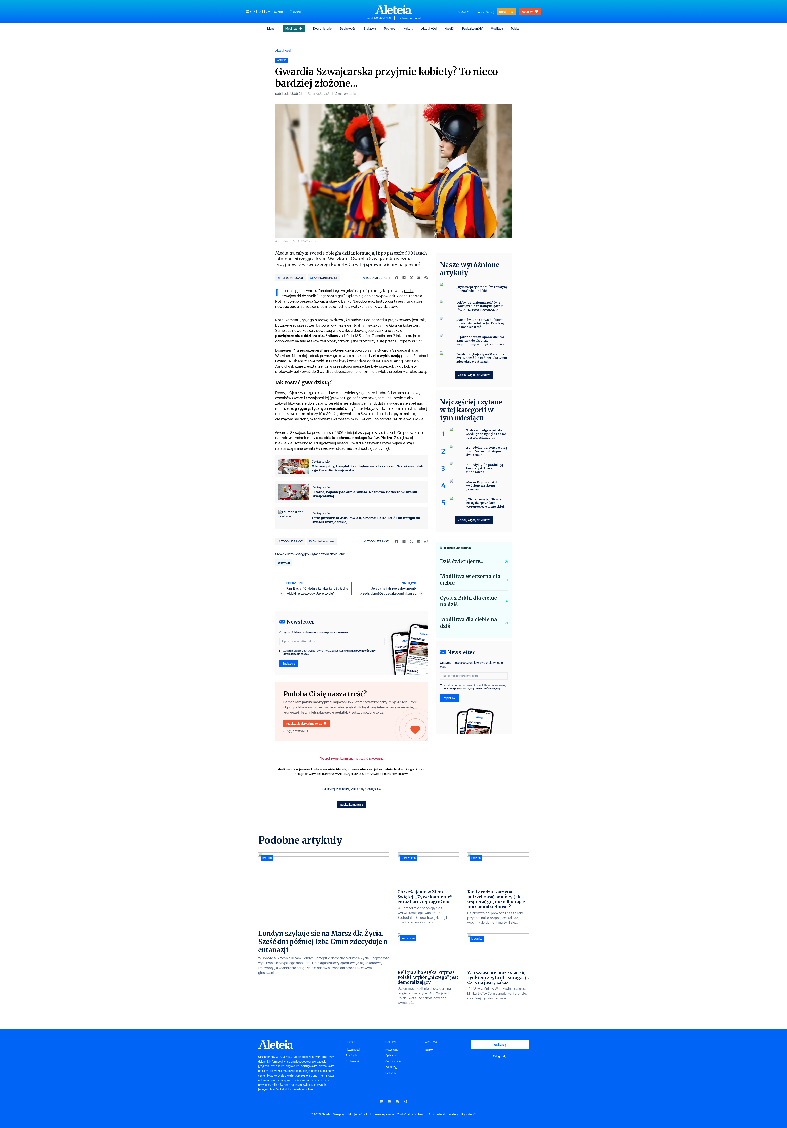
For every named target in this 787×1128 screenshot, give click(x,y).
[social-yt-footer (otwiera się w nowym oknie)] (382, 1101)
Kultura (408, 28)
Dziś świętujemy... (461, 561)
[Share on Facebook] (396, 277)
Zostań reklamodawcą (411, 1114)
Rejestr (504, 12)
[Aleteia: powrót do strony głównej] (393, 9)
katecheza (408, 938)
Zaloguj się (487, 12)
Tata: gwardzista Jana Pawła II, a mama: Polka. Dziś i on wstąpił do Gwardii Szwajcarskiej (366, 520)
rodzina (476, 858)
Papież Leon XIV (472, 28)
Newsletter (392, 1049)
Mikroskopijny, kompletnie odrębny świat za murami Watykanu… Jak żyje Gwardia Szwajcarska (367, 468)
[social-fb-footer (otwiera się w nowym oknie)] (389, 1101)
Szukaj (297, 12)
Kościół (449, 28)
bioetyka (476, 938)
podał (409, 290)
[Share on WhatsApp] (426, 277)
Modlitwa (291, 28)
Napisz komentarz (351, 805)
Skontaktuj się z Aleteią (443, 1114)
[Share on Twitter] (411, 277)
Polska (515, 28)
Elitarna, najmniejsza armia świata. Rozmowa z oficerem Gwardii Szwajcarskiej (364, 494)
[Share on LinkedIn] (404, 277)
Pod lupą (389, 28)
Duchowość (347, 28)
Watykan (284, 562)
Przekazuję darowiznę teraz (304, 723)
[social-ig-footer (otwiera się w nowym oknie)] (405, 1101)
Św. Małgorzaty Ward (409, 18)
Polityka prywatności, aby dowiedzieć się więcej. (472, 688)
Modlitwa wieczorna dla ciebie (470, 579)
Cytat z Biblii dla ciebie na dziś (468, 601)
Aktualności (429, 28)
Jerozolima (409, 858)
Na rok (429, 1049)
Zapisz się (289, 663)
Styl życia (370, 28)
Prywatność (468, 1114)
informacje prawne (382, 1114)
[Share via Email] (418, 277)
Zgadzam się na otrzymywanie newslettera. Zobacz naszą (329, 652)
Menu (271, 28)
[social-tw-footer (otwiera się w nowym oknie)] (397, 1101)
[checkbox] (280, 651)
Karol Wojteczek (318, 94)
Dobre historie (322, 28)
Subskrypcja (393, 1061)
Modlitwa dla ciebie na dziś (468, 622)
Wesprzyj (527, 12)
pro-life (267, 858)
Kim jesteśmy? (357, 1114)
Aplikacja (390, 1055)
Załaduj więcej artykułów (474, 375)
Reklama (390, 1072)
